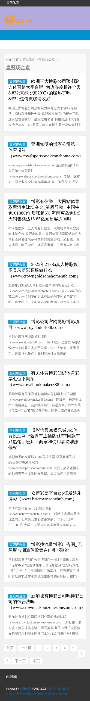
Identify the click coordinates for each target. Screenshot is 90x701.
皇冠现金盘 (47, 59)
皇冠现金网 (40, 693)
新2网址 (63, 693)
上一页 (25, 648)
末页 (36, 661)
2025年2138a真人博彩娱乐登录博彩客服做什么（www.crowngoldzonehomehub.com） (44, 270)
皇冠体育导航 (14, 693)
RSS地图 (52, 688)
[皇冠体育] (17, 22)
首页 (10, 648)
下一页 (20, 661)
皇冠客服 (52, 693)
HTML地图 (64, 688)
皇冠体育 (28, 59)
